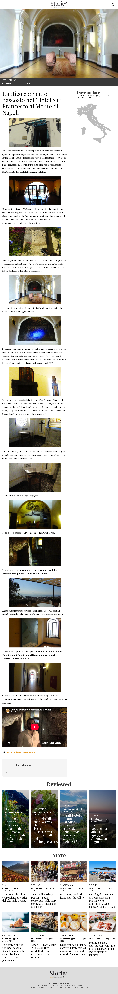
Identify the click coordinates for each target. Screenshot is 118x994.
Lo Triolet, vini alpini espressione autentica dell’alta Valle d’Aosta (14, 897)
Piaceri (65, 806)
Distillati (35, 885)
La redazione (8, 83)
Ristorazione (40, 809)
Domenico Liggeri (12, 812)
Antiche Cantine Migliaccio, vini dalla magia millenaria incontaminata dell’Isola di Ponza (16, 830)
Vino (7, 809)
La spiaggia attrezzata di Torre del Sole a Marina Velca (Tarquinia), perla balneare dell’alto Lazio (102, 900)
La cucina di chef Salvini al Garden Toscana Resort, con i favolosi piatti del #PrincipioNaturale (45, 830)
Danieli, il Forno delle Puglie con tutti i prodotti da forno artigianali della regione (43, 951)
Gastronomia (66, 885)
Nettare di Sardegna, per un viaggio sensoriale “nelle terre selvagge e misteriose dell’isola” (43, 900)
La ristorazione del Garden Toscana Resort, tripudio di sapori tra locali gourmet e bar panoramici (13, 952)
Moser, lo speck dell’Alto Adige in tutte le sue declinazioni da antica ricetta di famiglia (102, 948)
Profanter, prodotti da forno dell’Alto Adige (72, 896)
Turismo (12, 80)
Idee (4, 80)
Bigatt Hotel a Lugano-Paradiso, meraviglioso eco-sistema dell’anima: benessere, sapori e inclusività (72, 828)
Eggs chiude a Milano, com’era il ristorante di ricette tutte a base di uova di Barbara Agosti (73, 949)
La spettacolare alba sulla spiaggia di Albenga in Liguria (100, 833)
